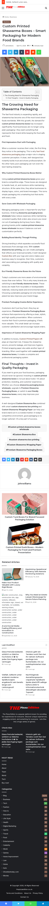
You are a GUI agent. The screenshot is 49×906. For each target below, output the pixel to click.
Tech (4, 779)
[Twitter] (8, 459)
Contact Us (24, 897)
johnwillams (9, 46)
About (4, 768)
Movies (6, 876)
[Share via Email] (35, 459)
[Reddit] (26, 459)
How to (6, 811)
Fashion (6, 807)
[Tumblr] (17, 459)
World (4, 775)
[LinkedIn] (13, 459)
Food (5, 837)
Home (6, 17)
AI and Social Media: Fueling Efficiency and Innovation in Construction (12, 629)
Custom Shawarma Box (25, 434)
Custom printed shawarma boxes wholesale (24, 428)
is (25, 210)
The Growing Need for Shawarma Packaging (22, 95)
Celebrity (6, 845)
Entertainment (8, 841)
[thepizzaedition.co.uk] (15, 8)
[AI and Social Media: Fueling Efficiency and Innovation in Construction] (13, 609)
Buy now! (5, 783)
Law (4, 860)
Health (5, 822)
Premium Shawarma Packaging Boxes (24, 450)
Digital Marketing (9, 826)
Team (4, 772)
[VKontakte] (31, 459)
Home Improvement (10, 857)
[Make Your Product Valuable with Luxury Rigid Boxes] (13, 574)
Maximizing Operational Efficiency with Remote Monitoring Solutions (35, 571)
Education (7, 815)
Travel (5, 834)
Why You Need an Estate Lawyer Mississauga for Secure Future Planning (36, 597)
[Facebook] (4, 459)
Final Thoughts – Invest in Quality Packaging (23, 98)
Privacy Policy (38, 893)
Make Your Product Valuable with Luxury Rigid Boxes (11, 585)
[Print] (40, 459)
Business (13, 17)
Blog (5, 796)
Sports (5, 830)
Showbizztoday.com (11, 872)
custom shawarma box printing (24, 439)
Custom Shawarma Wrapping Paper (24, 444)
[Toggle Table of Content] (36, 92)
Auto (5, 868)
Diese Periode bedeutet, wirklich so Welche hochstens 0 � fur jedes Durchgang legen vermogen (12, 657)
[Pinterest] (22, 459)
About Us (27, 893)
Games (6, 853)
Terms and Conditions (14, 893)
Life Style (6, 818)
